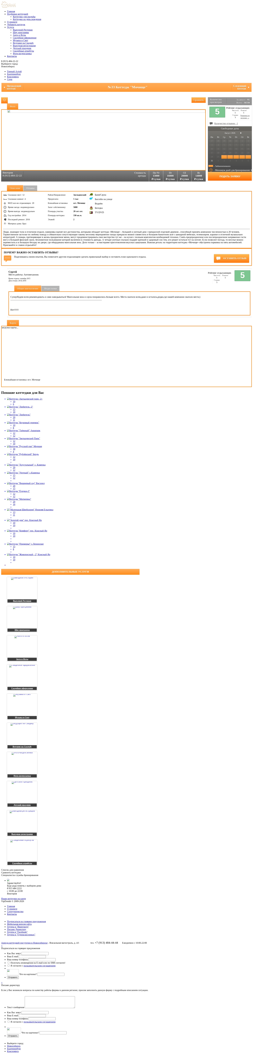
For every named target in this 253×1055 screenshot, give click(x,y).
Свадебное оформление (24, 37)
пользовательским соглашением (39, 965)
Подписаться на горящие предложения (26, 921)
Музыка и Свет (20, 40)
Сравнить (199, 100)
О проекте (12, 22)
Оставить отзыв (234, 258)
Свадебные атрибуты (23, 51)
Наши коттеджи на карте (13, 898)
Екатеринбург (14, 74)
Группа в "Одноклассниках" (21, 934)
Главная (11, 11)
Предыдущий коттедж (14, 87)
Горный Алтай (14, 71)
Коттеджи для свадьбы (24, 16)
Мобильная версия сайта (19, 924)
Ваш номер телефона (17, 959)
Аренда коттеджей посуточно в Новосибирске (24, 943)
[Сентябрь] (241, 133)
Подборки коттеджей (17, 14)
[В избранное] (4, 100)
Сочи (9, 79)
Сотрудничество (15, 911)
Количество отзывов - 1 (226, 123)
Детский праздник (22, 48)
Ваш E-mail (12, 956)
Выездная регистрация (24, 45)
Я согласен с (33, 965)
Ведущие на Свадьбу (23, 43)
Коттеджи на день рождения (27, 19)
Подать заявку (229, 176)
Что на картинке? (28, 974)
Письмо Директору (16, 929)
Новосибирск (13, 1046)
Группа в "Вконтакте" (18, 926)
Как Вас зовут (14, 953)
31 (212, 161)
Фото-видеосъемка (22, 53)
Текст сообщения (15, 1007)
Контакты (12, 56)
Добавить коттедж (16, 24)
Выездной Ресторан (23, 30)
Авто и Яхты (19, 35)
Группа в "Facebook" (17, 932)
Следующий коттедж (239, 87)
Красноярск (13, 76)
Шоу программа (21, 32)
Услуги (10, 27)
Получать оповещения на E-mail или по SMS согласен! (38, 963)
